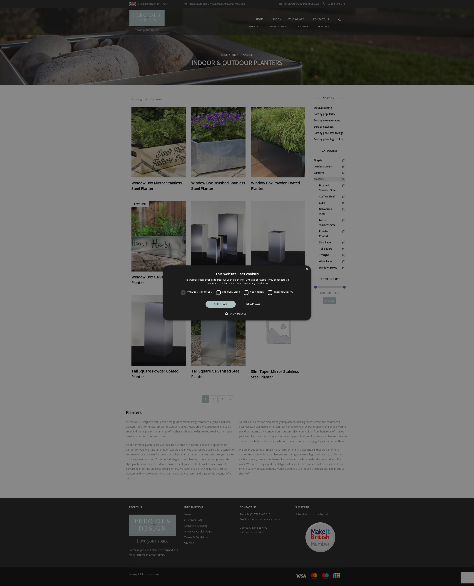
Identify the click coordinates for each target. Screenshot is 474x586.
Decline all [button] (253, 303)
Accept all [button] (220, 304)
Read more (262, 283)
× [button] (307, 269)
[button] (237, 314)
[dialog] (237, 292)
